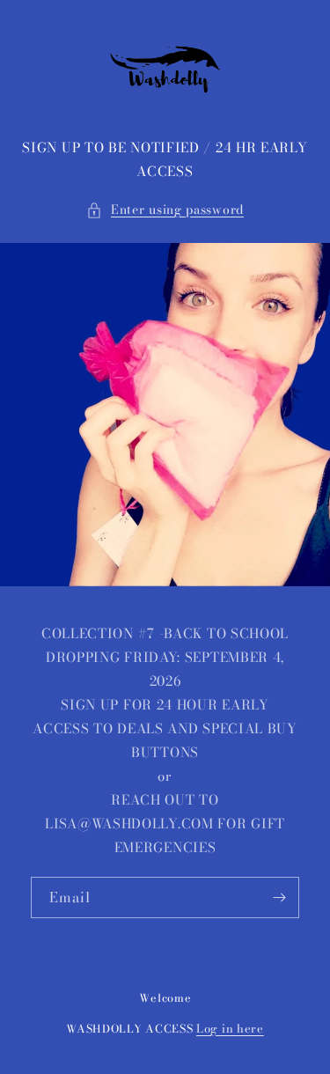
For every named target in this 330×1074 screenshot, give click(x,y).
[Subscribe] (279, 897)
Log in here (230, 1028)
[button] (165, 210)
